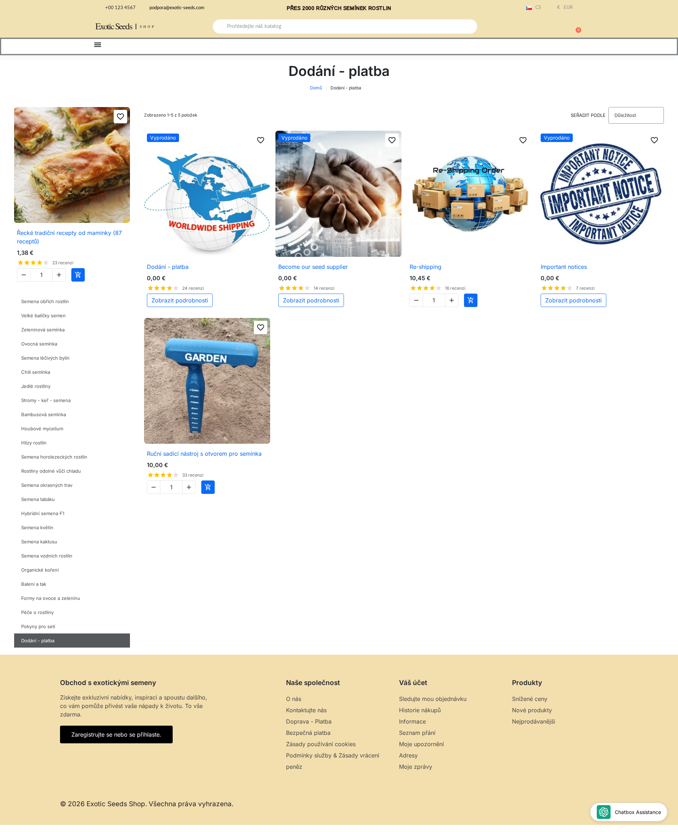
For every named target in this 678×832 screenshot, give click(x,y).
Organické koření (40, 570)
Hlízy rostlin (34, 442)
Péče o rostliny (37, 612)
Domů (316, 87)
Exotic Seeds (113, 26)
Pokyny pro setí (38, 626)
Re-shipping (425, 266)
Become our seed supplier (313, 266)
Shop (148, 26)
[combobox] (345, 26)
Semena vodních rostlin (46, 556)
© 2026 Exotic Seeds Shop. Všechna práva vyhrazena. (146, 804)
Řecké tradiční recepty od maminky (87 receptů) (69, 237)
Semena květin (37, 527)
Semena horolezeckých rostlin (54, 457)
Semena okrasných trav (46, 485)
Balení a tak (33, 584)
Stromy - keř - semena (46, 400)
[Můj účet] (550, 27)
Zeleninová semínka (43, 329)
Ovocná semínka (39, 344)
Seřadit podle (588, 115)
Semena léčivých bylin (45, 358)
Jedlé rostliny (35, 386)
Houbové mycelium (42, 428)
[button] (575, 26)
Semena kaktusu (39, 541)
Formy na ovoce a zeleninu (50, 598)
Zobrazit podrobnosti (179, 300)
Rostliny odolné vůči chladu (51, 471)
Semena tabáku (38, 499)
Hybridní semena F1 (42, 513)
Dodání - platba (37, 640)
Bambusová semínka (43, 414)
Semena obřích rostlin (45, 301)
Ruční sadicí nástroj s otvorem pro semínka (204, 453)
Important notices (564, 266)
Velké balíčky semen (43, 315)
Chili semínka (35, 372)
